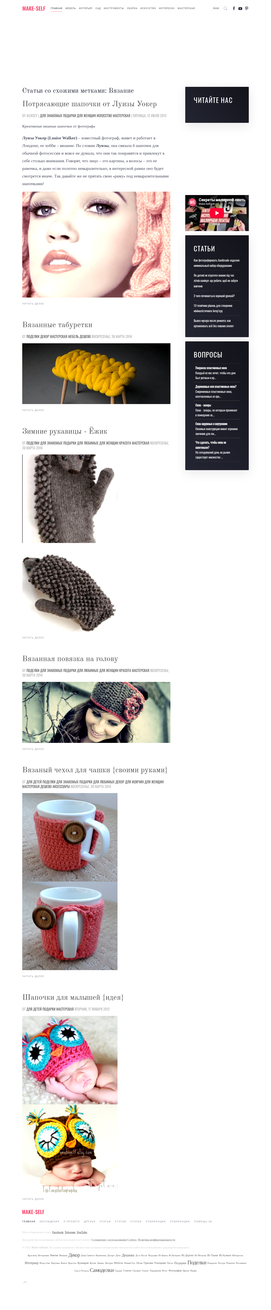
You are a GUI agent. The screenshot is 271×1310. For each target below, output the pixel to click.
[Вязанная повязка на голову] (96, 712)
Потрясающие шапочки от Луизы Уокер (89, 104)
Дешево (85, 336)
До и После (141, 1255)
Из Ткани (212, 1255)
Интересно (167, 8)
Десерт (111, 1255)
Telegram (70, 1232)
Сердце (118, 1270)
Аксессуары (61, 786)
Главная (56, 8)
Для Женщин (86, 115)
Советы (127, 1270)
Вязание (63, 1255)
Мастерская (186, 8)
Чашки (193, 1270)
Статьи (105, 1221)
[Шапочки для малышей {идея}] (70, 1059)
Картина (55, 1263)
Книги (64, 1263)
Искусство (148, 8)
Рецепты (230, 1263)
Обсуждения (49, 1221)
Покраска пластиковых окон (211, 368)
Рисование (241, 1263)
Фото (164, 1270)
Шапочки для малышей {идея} (73, 998)
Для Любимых (87, 443)
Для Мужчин (134, 781)
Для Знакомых (51, 115)
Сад (98, 8)
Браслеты (32, 1255)
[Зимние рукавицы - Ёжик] (70, 498)
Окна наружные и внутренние (211, 423)
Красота (125, 443)
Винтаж (54, 1255)
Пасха (170, 1263)
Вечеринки (43, 1255)
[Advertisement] (135, 50)
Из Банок (163, 1255)
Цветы (186, 1270)
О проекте (72, 1221)
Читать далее (33, 303)
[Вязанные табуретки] (96, 373)
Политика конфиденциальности (156, 1239)
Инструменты (114, 8)
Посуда (221, 1263)
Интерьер (86, 8)
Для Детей (34, 781)
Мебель (70, 8)
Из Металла (200, 1255)
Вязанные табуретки (57, 325)
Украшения (155, 1270)
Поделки (32, 336)
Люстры (109, 1263)
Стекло (145, 1270)
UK (217, 8)
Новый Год (129, 1263)
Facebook (58, 1232)
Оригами (148, 1263)
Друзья (89, 1221)
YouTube (82, 1232)
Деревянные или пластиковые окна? (215, 386)
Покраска (212, 1263)
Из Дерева (187, 1255)
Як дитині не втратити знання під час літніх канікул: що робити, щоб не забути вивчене (216, 280)
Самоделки (102, 1270)
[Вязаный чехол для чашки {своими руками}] (70, 837)
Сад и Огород (82, 1270)
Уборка (132, 8)
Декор (44, 336)
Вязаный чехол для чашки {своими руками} (95, 770)
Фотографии (175, 1270)
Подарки (69, 115)
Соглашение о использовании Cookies (114, 1239)
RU (214, 8)
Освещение (160, 1263)
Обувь (139, 1263)
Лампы (100, 1263)
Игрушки (153, 1255)
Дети (118, 1255)
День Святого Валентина (93, 1255)
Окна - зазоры (203, 405)
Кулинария (83, 1263)
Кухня (93, 1263)
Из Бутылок (174, 1255)
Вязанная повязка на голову (70, 659)
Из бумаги (225, 1255)
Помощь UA (203, 1221)
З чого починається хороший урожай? (214, 296)
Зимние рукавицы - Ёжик (64, 432)
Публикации (156, 1221)
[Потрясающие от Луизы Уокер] (96, 244)
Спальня (136, 1270)
